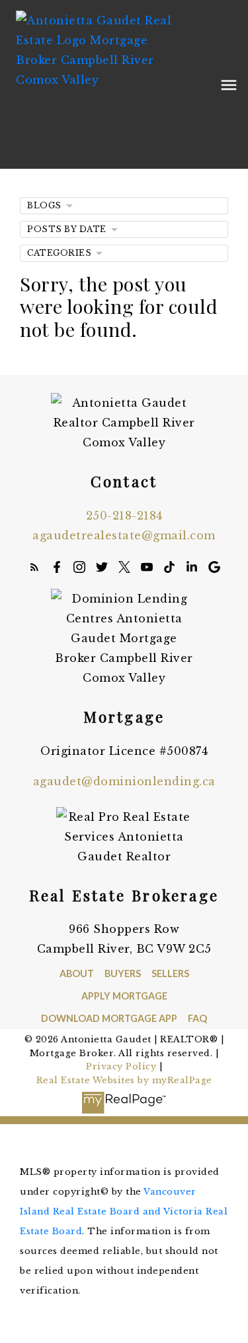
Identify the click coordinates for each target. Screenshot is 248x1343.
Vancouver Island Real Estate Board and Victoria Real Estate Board (123, 1211)
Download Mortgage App (109, 1018)
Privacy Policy (121, 1066)
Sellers (170, 973)
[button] (34, 567)
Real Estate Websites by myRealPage (124, 1080)
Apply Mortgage (124, 995)
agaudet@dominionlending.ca (124, 781)
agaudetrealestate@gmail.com (124, 535)
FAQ (197, 1018)
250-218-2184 (124, 515)
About (77, 973)
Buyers (122, 973)
